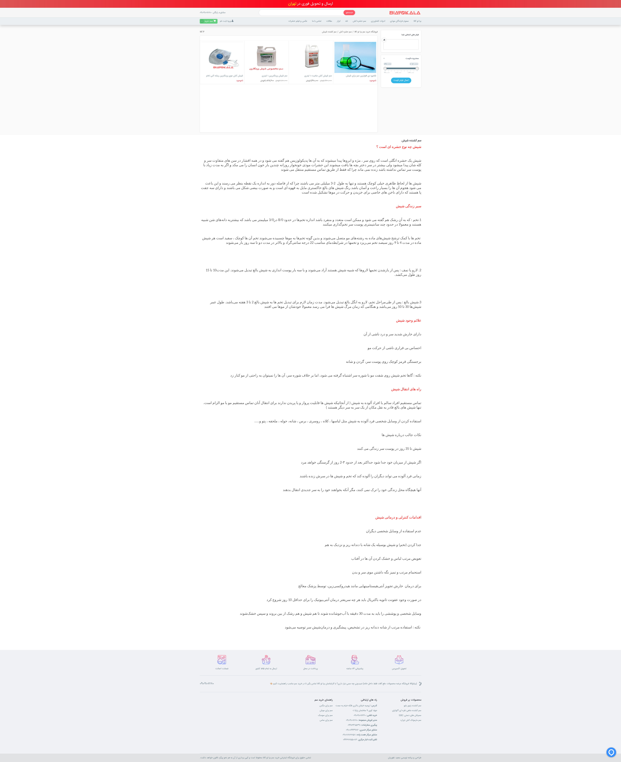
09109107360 (365, 715)
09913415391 (362, 725)
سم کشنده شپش (329, 32)
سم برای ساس (326, 720)
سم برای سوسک (325, 715)
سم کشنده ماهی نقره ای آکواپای (406, 711)
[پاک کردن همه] (384, 40)
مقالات (329, 21)
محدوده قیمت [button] (412, 58)
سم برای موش (326, 711)
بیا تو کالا (417, 21)
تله (346, 21)
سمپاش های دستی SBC (410, 715)
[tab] (401, 58)
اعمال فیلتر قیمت (401, 80)
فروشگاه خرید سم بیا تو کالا (366, 32)
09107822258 (360, 735)
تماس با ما (316, 21)
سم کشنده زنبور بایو (412, 706)
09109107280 (206, 13)
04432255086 (360, 740)
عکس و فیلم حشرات (297, 21)
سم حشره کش (345, 32)
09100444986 (361, 730)
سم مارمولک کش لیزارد (410, 720)
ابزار (338, 21)
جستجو (349, 13)
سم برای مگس (326, 706)
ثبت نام (223, 21)
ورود (229, 21)
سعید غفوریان (394, 758)
